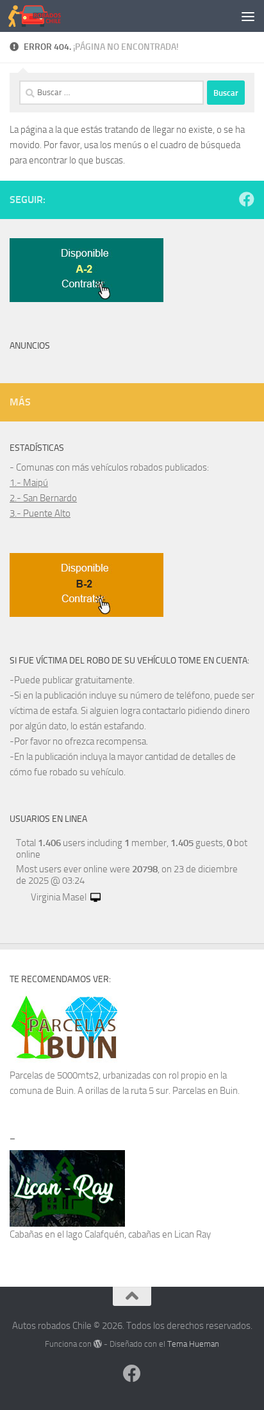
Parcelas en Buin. (206, 1090)
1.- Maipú (29, 483)
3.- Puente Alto (40, 513)
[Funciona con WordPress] (98, 1344)
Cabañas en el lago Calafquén (67, 1234)
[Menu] (248, 16)
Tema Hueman (193, 1344)
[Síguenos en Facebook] (246, 199)
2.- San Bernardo (43, 498)
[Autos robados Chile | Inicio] (43, 16)
